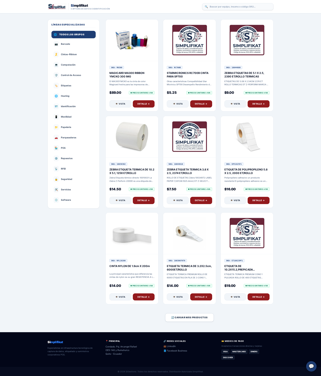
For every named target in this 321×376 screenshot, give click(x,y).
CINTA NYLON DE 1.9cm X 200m (129, 266)
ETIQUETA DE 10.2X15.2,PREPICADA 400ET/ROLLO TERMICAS (240, 269)
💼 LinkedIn (169, 346)
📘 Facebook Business (175, 350)
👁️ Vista (120, 103)
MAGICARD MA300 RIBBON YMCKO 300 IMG (126, 74)
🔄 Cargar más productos (189, 317)
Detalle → (143, 103)
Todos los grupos (69, 34)
